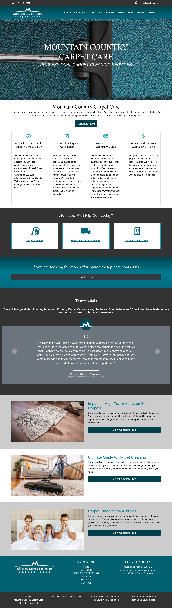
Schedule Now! (86, 123)
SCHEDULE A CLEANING (101, 12)
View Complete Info (124, 429)
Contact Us (86, 277)
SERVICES (79, 12)
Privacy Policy (59, 596)
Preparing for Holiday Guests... (137, 567)
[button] (14, 351)
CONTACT (153, 12)
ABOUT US (86, 580)
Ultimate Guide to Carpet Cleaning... (137, 573)
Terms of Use (75, 596)
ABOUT (140, 12)
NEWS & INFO (125, 12)
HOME (67, 12)
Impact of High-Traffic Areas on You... (137, 570)
